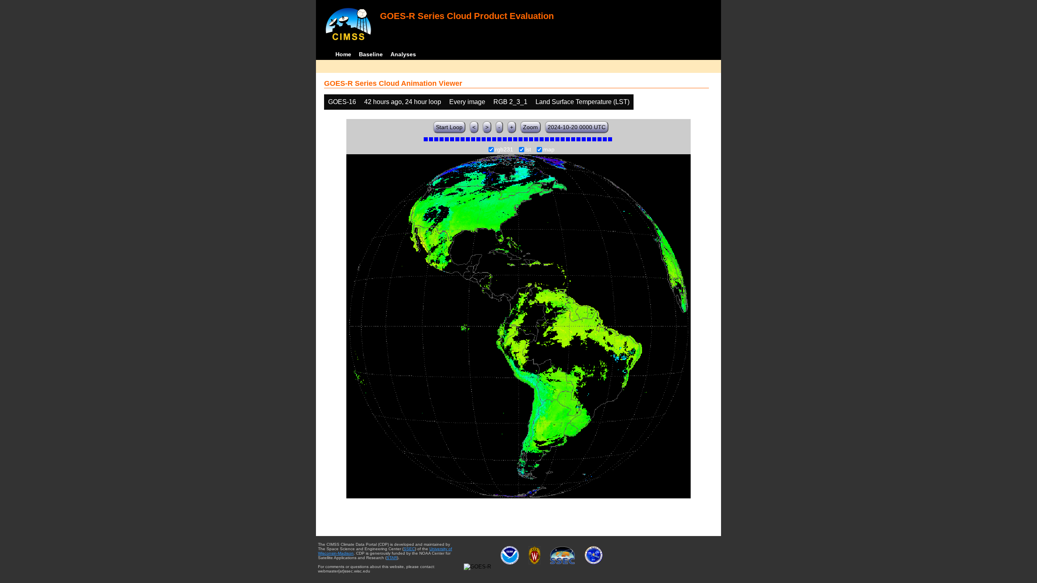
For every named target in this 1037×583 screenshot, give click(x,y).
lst (528, 150)
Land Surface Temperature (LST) (582, 101)
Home (343, 54)
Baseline (371, 54)
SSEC (409, 549)
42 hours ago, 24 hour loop (402, 101)
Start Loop (449, 127)
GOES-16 (342, 101)
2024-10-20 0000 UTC (577, 127)
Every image (467, 101)
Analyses (403, 54)
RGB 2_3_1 (510, 101)
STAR (391, 557)
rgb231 (504, 150)
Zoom (530, 127)
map (549, 150)
